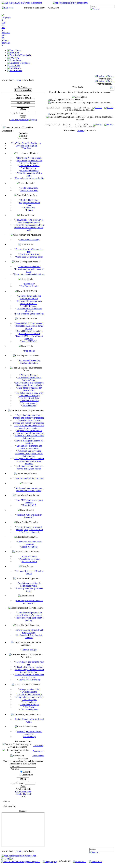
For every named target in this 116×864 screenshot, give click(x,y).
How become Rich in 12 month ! (29, 478)
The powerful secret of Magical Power (29, 572)
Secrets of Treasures (29, 163)
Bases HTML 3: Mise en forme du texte (29, 327)
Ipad (29, 205)
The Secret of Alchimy (29, 239)
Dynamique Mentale (29, 170)
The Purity (29, 707)
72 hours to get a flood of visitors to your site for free (29, 670)
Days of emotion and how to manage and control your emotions (28, 416)
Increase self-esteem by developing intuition (29, 361)
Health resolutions (29, 547)
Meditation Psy (29, 168)
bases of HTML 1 (29, 341)
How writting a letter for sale (29, 160)
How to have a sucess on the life (29, 178)
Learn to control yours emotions (29, 314)
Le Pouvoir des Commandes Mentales (29, 309)
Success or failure (29, 561)
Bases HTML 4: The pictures (29, 331)
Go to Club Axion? (29, 188)
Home (19, 80)
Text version (38, 755)
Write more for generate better (29, 257)
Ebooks (83, 97)
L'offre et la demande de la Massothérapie (29, 378)
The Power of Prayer (29, 704)
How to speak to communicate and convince (29, 601)
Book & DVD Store (29, 200)
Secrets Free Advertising (29, 679)
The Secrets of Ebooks (29, 165)
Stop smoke (29, 351)
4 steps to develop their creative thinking (29, 619)
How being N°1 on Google (29, 158)
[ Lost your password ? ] (23, 119)
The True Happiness (29, 709)
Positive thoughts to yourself (29, 527)
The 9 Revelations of (29, 532)
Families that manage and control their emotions (29, 436)
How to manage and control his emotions (29, 441)
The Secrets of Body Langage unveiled (29, 636)
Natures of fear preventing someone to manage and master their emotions (29, 453)
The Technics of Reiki (29, 398)
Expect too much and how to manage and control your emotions (28, 431)
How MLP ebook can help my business (29, 501)
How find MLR (29, 505)
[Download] (97, 108)
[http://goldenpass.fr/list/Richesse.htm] (70, 3)
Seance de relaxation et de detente (29, 274)
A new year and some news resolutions (29, 542)
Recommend (38, 751)
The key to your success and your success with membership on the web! (29, 227)
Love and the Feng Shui (26, 146)
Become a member (23, 90)
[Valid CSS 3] (95, 861)
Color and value (29, 556)
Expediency (29, 284)
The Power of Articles (29, 254)
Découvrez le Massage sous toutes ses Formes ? (29, 302)
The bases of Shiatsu (29, 400)
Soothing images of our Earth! (29, 529)
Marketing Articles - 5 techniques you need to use (29, 675)
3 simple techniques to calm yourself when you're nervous (29, 613)
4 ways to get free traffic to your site (29, 663)
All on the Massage (29, 375)
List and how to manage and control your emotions (29, 447)
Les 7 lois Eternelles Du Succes (26, 143)
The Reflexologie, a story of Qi (29, 393)
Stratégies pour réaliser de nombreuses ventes (29, 584)
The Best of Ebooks (29, 286)
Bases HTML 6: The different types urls (29, 337)
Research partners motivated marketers (29, 732)
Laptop (29, 210)
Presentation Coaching (29, 559)
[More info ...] (80, 861)
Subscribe (27, 772)
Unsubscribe (27, 774)
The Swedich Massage (29, 395)
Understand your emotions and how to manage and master (29, 467)
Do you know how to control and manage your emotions (29, 426)
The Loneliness (29, 702)
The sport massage (29, 403)
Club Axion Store (23, 791)
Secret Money (29, 736)
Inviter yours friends (29, 190)
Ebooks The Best (23, 794)
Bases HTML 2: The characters (29, 323)
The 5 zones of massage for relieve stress (29, 389)
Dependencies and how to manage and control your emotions (28, 421)
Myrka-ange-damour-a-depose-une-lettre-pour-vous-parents (29, 489)
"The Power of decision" (29, 266)
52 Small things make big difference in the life (29, 297)
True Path (26, 148)
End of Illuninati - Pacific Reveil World (29, 720)
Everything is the (29, 692)
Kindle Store (29, 207)
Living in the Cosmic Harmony (29, 697)
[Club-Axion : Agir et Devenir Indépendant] (22, 3)
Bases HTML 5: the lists (29, 333)
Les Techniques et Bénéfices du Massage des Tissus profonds (29, 384)
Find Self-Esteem (29, 306)
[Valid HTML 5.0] (20, 861)
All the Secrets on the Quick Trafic (29, 174)
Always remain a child (29, 689)
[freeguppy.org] (50, 861)
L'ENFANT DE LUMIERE (29, 694)
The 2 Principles (29, 699)
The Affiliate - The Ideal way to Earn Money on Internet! (29, 221)
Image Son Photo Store (29, 202)
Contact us (38, 745)
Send (23, 117)
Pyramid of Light (29, 649)
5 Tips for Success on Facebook (29, 667)
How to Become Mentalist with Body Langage (29, 631)
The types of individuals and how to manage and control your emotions (29, 461)
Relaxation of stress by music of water (29, 270)
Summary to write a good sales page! (29, 589)
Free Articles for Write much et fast (29, 250)
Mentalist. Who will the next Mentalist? (29, 516)
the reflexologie (29, 405)
